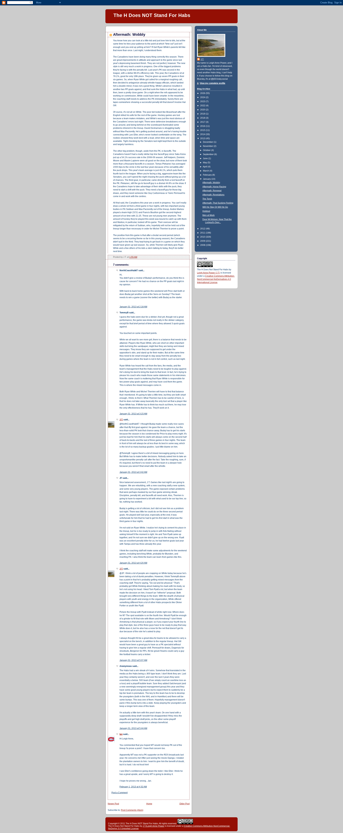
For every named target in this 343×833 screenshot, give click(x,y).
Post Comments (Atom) (132, 810)
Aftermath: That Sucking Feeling (217, 203)
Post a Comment (119, 792)
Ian (121, 734)
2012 (203, 228)
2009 (203, 241)
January (207, 179)
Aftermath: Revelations (213, 194)
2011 (203, 233)
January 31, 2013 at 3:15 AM (133, 413)
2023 (203, 101)
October (207, 150)
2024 (203, 97)
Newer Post (113, 803)
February (207, 175)
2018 (203, 118)
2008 (203, 245)
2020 (203, 109)
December (208, 142)
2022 (203, 105)
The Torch (207, 199)
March (206, 171)
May (205, 162)
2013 (203, 138)
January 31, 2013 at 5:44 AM (133, 728)
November (208, 146)
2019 (203, 114)
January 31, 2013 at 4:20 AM (133, 563)
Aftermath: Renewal (212, 190)
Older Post (184, 803)
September (208, 154)
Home (149, 803)
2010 (203, 237)
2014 (203, 134)
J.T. (121, 419)
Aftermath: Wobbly (129, 34)
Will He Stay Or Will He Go (215, 207)
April (205, 166)
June (205, 158)
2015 (203, 130)
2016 (203, 126)
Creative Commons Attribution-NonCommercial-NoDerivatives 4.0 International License (216, 279)
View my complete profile (212, 83)
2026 (203, 93)
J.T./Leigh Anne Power (153, 826)
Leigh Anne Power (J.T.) (208, 273)
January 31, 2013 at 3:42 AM (133, 472)
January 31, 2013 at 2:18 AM (133, 306)
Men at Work (208, 215)
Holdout (206, 211)
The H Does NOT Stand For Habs (151, 15)
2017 (203, 122)
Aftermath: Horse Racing (214, 186)
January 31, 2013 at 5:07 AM (133, 660)
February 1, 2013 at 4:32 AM (133, 786)
